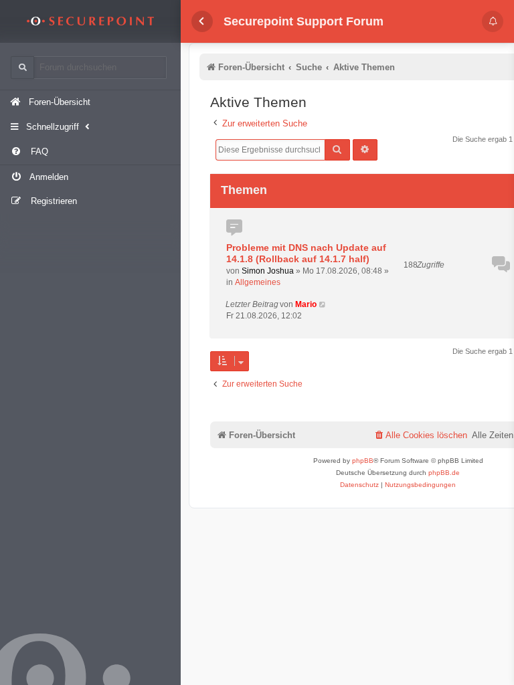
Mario (306, 304)
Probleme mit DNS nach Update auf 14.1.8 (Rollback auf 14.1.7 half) (306, 253)
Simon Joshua (268, 271)
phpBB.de (444, 472)
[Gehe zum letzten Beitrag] (323, 304)
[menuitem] (90, 152)
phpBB (362, 460)
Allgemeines (257, 282)
